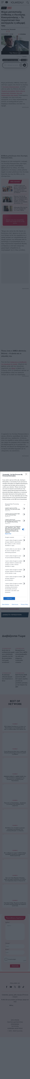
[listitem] (15, 504)
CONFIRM (9, 598)
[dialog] (15, 539)
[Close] (26, 474)
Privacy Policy (24, 604)
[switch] (23, 508)
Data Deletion (5, 604)
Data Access (15, 604)
